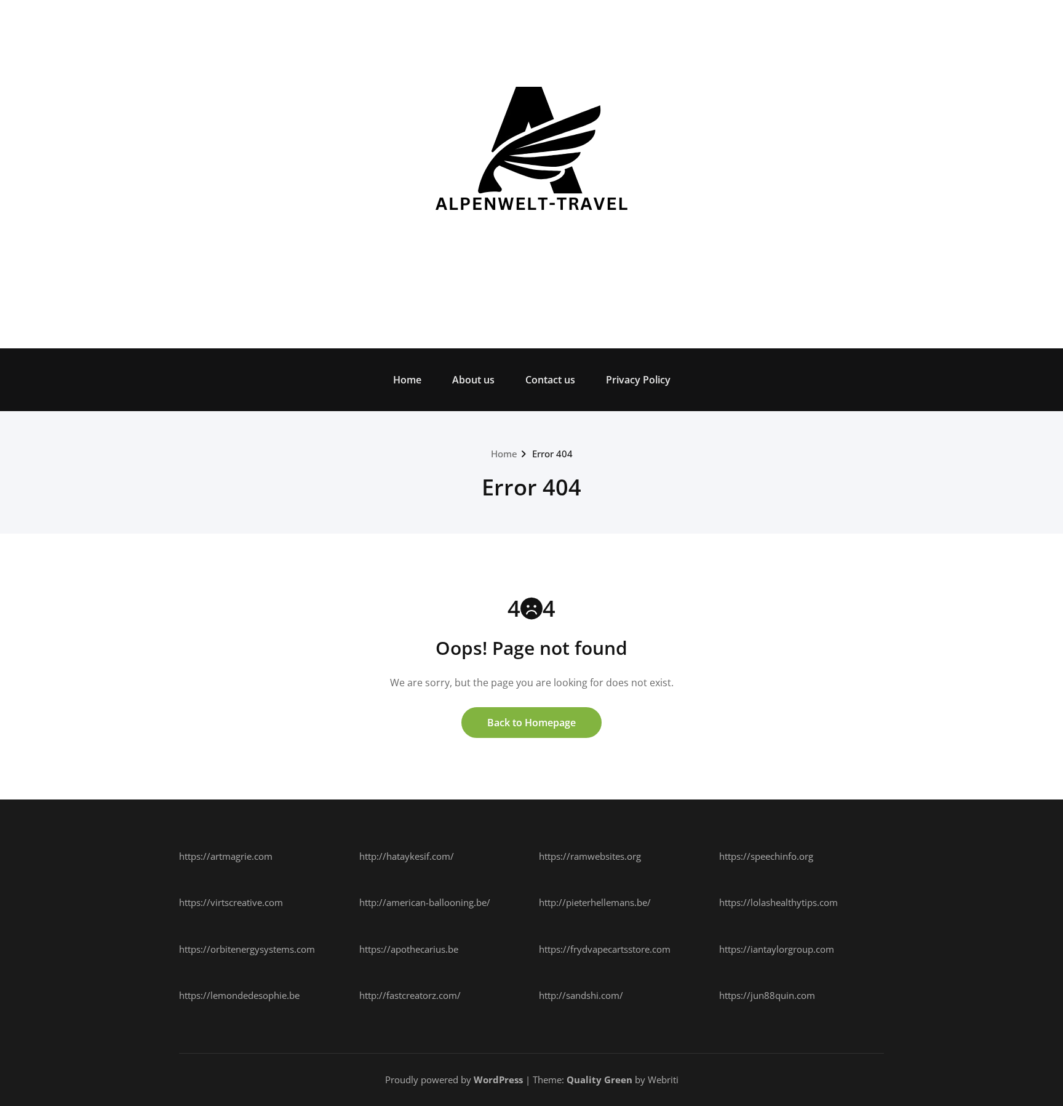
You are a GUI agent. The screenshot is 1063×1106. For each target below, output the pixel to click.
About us (473, 380)
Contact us (550, 380)
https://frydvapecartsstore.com (605, 949)
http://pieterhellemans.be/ (595, 902)
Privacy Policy (638, 380)
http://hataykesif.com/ (406, 856)
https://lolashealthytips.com (778, 902)
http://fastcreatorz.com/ (410, 995)
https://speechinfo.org (766, 856)
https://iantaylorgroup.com (776, 949)
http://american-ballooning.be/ (424, 902)
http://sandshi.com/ (581, 995)
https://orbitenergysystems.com (247, 949)
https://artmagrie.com (226, 856)
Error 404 (552, 453)
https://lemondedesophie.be (239, 995)
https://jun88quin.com (767, 995)
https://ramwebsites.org (590, 856)
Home (407, 380)
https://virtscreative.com (231, 902)
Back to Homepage (531, 722)
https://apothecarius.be (408, 949)
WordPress (498, 1079)
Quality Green (599, 1079)
